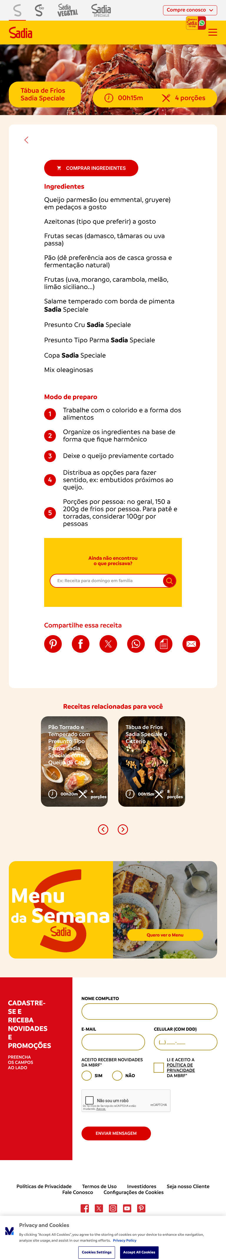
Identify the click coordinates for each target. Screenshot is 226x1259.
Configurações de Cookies (134, 1192)
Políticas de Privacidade (44, 1187)
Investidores (141, 1187)
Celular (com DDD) (175, 1029)
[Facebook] (85, 1208)
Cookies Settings (97, 1252)
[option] (74, 761)
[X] (99, 1208)
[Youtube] (127, 1208)
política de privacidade (181, 1067)
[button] (103, 829)
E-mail (89, 1029)
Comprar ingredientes (96, 168)
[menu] (212, 32)
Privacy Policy (125, 1240)
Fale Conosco (77, 1192)
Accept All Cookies (139, 1252)
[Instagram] (113, 1208)
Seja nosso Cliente (188, 1187)
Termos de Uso (99, 1187)
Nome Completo (100, 998)
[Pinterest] (141, 1208)
